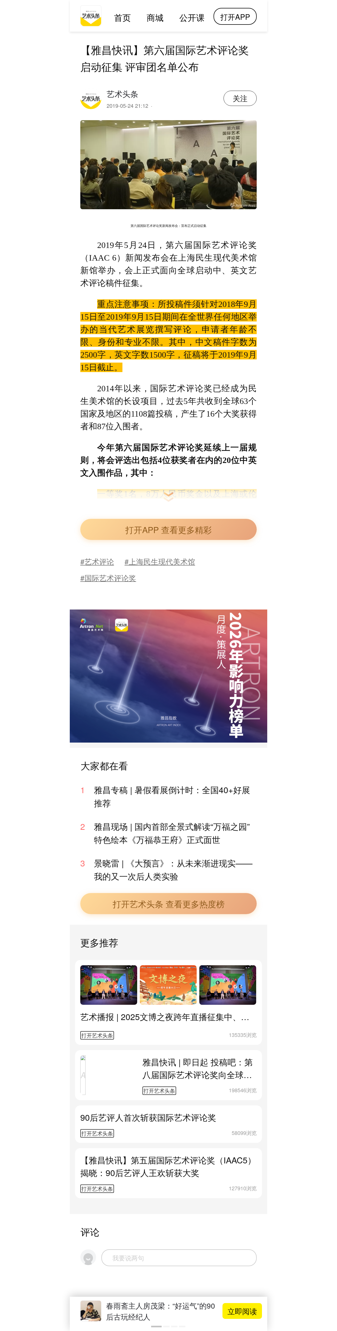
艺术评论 (99, 561)
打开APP (235, 16)
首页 (122, 17)
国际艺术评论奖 (110, 577)
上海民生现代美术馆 (162, 561)
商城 (155, 17)
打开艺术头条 (97, 1035)
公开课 (192, 17)
